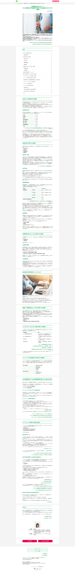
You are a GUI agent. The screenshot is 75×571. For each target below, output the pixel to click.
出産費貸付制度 (26, 68)
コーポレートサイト (37, 548)
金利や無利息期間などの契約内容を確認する (30, 89)
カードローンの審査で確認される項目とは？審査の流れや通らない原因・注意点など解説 (41, 415)
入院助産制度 (26, 70)
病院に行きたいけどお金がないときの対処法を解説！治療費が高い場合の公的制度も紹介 (41, 42)
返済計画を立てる (26, 87)
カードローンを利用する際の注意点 (28, 85)
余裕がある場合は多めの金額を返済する (29, 91)
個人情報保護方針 (45, 553)
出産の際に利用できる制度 (27, 56)
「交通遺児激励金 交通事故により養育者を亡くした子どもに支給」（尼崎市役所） (41, 349)
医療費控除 (25, 64)
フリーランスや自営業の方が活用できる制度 (29, 77)
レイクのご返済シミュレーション (48, 448)
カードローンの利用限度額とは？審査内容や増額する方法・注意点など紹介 (42, 488)
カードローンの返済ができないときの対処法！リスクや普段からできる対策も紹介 (42, 454)
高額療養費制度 (26, 62)
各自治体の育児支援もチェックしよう (28, 72)
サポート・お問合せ (37, 550)
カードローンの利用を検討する (28, 83)
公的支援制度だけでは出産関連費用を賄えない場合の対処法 (31, 79)
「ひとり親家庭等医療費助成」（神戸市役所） (46, 344)
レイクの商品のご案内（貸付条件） (47, 481)
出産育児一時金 (26, 58)
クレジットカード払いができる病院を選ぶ (30, 81)
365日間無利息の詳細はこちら (48, 479)
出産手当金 (25, 60)
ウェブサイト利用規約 (44, 555)
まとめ (24, 93)
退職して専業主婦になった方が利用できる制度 (29, 73)
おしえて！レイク (20, 3)
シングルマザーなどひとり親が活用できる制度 (29, 75)
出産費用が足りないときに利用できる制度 (29, 66)
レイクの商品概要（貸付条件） (48, 516)
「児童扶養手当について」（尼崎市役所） (46, 347)
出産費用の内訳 (26, 54)
